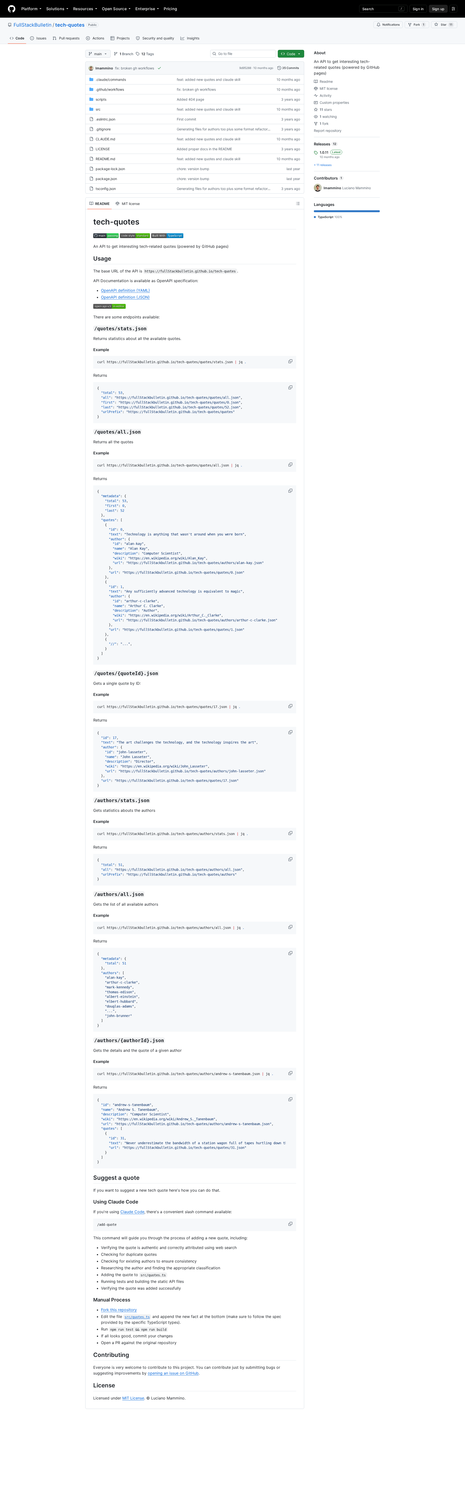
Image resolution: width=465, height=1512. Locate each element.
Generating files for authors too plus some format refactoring (224, 129)
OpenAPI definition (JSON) (125, 297)
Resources (83, 8)
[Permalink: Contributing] (89, 1355)
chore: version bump (193, 169)
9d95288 (245, 68)
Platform (29, 8)
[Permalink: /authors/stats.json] (89, 800)
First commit (186, 119)
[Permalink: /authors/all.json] (89, 894)
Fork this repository (119, 1309)
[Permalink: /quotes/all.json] (89, 432)
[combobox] (245, 53)
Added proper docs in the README (204, 149)
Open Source (114, 8)
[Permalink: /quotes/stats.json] (89, 328)
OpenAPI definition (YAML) (125, 290)
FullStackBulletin (33, 25)
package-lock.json (110, 169)
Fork (419, 24)
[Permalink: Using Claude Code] (89, 1202)
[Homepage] (12, 9)
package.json (106, 179)
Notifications (391, 24)
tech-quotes (70, 25)
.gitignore (103, 129)
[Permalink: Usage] (89, 258)
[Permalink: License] (89, 1385)
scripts (101, 99)
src (98, 109)
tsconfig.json (106, 189)
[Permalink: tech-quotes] (89, 221)
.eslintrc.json (105, 119)
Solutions (55, 8)
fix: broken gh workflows (134, 68)
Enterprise (145, 8)
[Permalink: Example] (89, 349)
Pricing (170, 8)
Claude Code (132, 1211)
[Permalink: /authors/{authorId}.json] (89, 1040)
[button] (290, 361)
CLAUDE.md (105, 139)
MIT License (133, 1398)
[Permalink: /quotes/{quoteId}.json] (89, 673)
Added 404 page (190, 99)
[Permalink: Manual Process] (89, 1300)
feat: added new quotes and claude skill (208, 79)
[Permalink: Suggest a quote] (89, 1177)
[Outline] (298, 203)
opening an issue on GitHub (173, 1373)
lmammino (104, 68)
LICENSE (103, 149)
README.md (105, 159)
